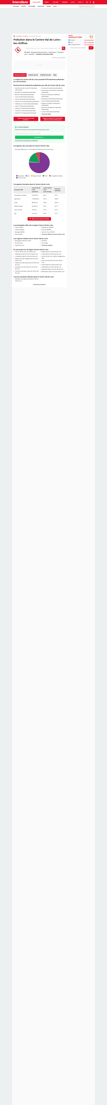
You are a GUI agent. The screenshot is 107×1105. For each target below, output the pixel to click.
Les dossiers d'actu (75, 44)
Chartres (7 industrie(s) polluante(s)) (25, 110)
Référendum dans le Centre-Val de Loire (52, 271)
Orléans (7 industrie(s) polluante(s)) (25, 108)
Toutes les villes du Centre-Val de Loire (53, 234)
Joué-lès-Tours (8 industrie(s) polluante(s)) (27, 101)
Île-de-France (52, 52)
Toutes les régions (46, 245)
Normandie (44, 243)
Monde (49, 6)
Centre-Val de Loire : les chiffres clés (25, 251)
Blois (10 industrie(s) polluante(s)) (24, 94)
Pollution (25, 36)
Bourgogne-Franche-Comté (39, 52)
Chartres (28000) (46, 229)
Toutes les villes (46, 114)
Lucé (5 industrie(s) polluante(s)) (50, 111)
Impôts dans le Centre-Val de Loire (51, 254)
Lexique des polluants (39, 284)
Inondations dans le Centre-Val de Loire (26, 256)
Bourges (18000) (19, 232)
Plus (80, 2)
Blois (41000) (18, 234)
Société (23, 6)
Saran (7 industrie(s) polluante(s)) (24, 106)
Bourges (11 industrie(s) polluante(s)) (25, 92)
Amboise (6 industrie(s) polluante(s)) (51, 88)
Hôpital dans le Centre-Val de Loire (51, 267)
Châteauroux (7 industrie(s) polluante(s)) (26, 104)
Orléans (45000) (19, 229)
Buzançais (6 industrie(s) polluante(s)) (52, 99)
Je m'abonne (38, 137)
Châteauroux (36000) (47, 227)
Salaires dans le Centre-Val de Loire (51, 251)
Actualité (18, 36)
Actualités (36, 2)
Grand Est (31, 54)
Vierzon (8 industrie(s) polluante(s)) (25, 99)
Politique (16, 6)
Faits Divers (31, 6)
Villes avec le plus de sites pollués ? (26, 119)
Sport (46, 2)
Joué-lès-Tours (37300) (48, 232)
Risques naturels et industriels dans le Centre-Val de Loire (52, 119)
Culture (55, 2)
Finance (64, 2)
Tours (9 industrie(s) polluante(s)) (24, 97)
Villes (55, 6)
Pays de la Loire (19, 245)
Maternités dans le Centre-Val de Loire (52, 269)
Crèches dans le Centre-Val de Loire (51, 264)
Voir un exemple (89, 40)
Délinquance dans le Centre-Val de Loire (26, 254)
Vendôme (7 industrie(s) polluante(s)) (25, 113)
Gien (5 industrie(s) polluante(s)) (50, 101)
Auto (73, 2)
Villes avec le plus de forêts (40, 219)
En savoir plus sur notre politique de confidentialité (26, 140)
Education (41, 6)
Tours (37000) (19, 227)
